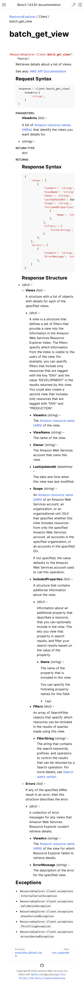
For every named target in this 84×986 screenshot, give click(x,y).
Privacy (23, 978)
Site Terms (35, 978)
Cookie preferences (54, 978)
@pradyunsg (51, 974)
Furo (62, 974)
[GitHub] (42, 966)
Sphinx (34, 974)
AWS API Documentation (48, 71)
